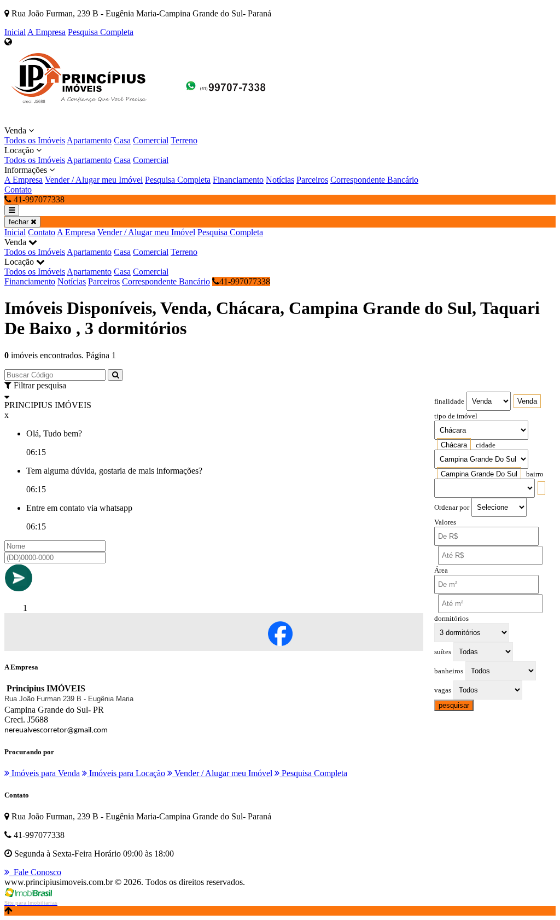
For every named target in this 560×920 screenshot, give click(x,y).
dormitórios (451, 618)
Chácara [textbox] (454, 445)
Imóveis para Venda (44, 773)
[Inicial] (141, 120)
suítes (442, 652)
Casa (122, 140)
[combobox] (527, 401)
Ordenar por (451, 507)
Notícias (280, 179)
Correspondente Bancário (374, 179)
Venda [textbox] (527, 401)
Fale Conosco (35, 872)
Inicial (15, 32)
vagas (442, 690)
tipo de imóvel (455, 416)
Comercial (150, 140)
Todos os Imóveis (34, 140)
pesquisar (454, 705)
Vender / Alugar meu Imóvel (94, 179)
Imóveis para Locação (126, 773)
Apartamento (89, 140)
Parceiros (312, 179)
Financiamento (238, 179)
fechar (20, 222)
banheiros (448, 671)
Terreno (184, 140)
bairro (535, 474)
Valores (445, 522)
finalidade (449, 401)
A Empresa (46, 32)
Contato (18, 189)
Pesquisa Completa (100, 32)
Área (441, 570)
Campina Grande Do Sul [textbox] (479, 474)
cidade (485, 445)
